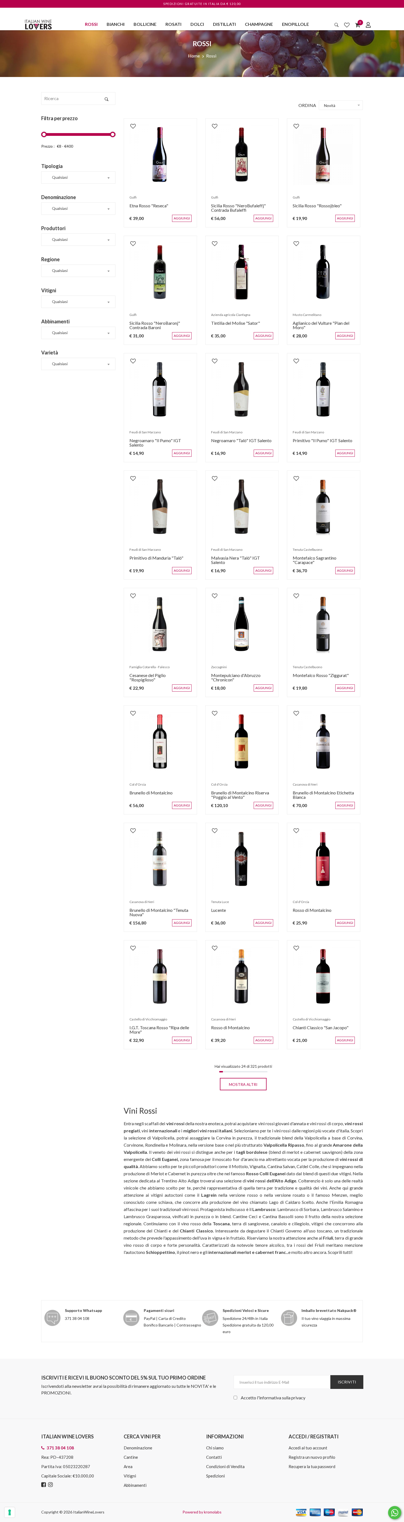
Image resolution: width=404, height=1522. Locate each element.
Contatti (214, 1457)
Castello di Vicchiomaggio (145, 1022)
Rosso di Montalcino (309, 912)
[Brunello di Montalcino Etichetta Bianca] (323, 742)
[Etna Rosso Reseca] (160, 155)
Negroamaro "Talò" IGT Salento (238, 443)
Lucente (215, 912)
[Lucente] (242, 859)
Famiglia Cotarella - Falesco (147, 670)
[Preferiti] (347, 24)
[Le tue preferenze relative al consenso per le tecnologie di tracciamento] (9, 1512)
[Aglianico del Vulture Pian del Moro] (323, 272)
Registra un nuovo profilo (312, 1457)
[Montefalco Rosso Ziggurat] (323, 624)
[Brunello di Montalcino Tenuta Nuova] (160, 859)
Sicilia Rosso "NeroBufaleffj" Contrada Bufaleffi (235, 210)
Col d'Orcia (135, 787)
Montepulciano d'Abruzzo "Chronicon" (233, 680)
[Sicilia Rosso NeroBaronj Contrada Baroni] (160, 272)
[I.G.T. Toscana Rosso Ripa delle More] (160, 977)
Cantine (131, 1457)
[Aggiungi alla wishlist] (130, 123)
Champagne (259, 24)
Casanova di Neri (302, 787)
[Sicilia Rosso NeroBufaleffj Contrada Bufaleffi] (242, 155)
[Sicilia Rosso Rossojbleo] (323, 155)
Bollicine (145, 24)
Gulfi (130, 200)
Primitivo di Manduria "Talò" (154, 560)
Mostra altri (243, 1084)
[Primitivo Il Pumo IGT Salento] (323, 389)
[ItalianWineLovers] (38, 23)
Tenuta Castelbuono (304, 552)
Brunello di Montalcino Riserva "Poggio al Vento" (237, 797)
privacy (298, 1397)
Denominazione (138, 1447)
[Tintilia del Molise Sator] (242, 272)
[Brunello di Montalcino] (160, 742)
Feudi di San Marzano (142, 435)
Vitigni (130, 1475)
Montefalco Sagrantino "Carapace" (323, 560)
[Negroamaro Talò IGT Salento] (242, 389)
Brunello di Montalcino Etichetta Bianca (320, 797)
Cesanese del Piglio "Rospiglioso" (158, 678)
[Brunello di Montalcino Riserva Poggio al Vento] (242, 742)
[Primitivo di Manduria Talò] (160, 507)
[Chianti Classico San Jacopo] (323, 977)
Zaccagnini (216, 670)
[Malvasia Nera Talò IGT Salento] (242, 507)
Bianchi (115, 24)
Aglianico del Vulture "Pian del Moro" (318, 328)
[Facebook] (44, 1484)
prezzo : (48, 146)
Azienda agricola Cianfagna (228, 317)
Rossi (91, 24)
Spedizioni (215, 1475)
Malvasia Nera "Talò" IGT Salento (240, 560)
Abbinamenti (135, 1485)
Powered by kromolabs (202, 1512)
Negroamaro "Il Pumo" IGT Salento (160, 443)
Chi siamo (215, 1447)
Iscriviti (347, 1382)
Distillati (224, 24)
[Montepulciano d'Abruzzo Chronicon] (242, 624)
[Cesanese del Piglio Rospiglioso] (160, 624)
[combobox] (78, 177)
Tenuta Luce (217, 904)
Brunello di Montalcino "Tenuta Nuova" (156, 915)
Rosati (173, 24)
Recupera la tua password (312, 1466)
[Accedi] (368, 24)
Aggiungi (186, 221)
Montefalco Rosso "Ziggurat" (318, 678)
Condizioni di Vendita (225, 1466)
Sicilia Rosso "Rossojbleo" (314, 208)
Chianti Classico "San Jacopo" (318, 1030)
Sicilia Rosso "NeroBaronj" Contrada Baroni (152, 328)
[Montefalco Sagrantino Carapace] (323, 507)
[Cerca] (336, 24)
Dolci (197, 24)
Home (194, 55)
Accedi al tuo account (308, 1447)
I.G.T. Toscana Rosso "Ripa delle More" (156, 1032)
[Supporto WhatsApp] (394, 1514)
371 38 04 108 (77, 1318)
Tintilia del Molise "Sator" (232, 325)
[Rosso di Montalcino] (323, 859)
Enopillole (295, 24)
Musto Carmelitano (304, 317)
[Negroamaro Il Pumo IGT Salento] (160, 389)
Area (128, 1466)
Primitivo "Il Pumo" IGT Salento (320, 443)
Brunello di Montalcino (148, 795)
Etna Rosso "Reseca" (146, 208)
